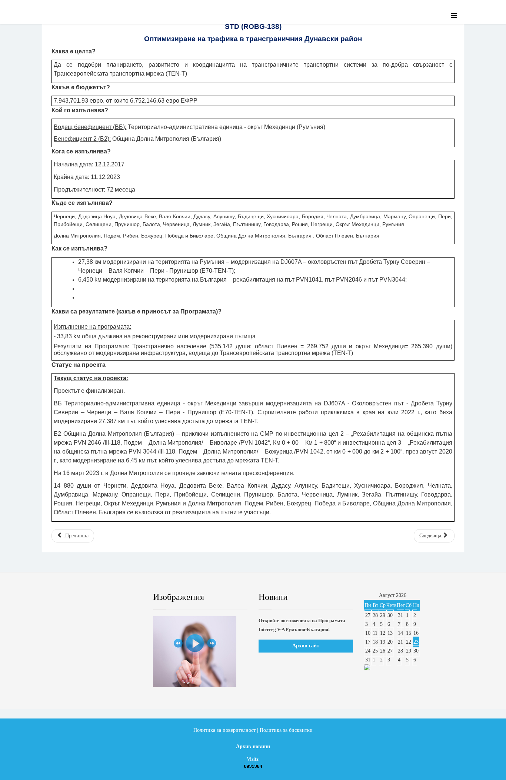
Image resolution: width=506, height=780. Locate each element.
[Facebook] (58, 597)
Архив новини (253, 746)
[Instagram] (125, 597)
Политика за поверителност (224, 730)
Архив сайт (305, 645)
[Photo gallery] (200, 651)
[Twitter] (80, 597)
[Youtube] (103, 597)
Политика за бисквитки (286, 730)
